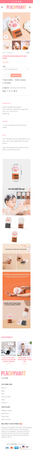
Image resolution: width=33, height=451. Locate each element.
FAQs (2, 394)
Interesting (10, 52)
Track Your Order (6, 397)
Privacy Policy (5, 416)
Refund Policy (5, 413)
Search (3, 400)
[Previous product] (26, 52)
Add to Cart (16, 75)
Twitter (16, 2)
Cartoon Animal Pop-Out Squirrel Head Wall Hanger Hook (25, 359)
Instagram (14, 2)
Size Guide (7, 83)
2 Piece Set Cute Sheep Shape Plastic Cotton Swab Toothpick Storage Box (8, 359)
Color (4, 66)
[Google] (12, 91)
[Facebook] (8, 91)
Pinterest (18, 2)
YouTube (20, 2)
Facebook (12, 2)
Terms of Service (6, 419)
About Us (3, 388)
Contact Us (4, 402)
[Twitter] (10, 91)
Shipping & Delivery (6, 410)
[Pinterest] (17, 91)
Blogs (2, 391)
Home (4, 52)
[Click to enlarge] (6, 37)
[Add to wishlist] (12, 343)
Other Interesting (21, 88)
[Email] (14, 91)
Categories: (6, 88)
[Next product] (29, 52)
